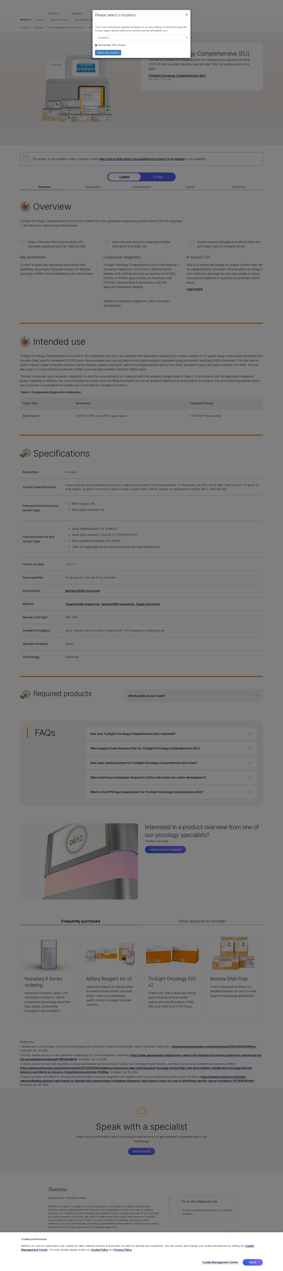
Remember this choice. (112, 45)
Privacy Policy (123, 1249)
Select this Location (108, 52)
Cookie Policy (99, 1249)
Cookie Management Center (220, 1262)
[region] (141, 1251)
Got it (252, 1262)
